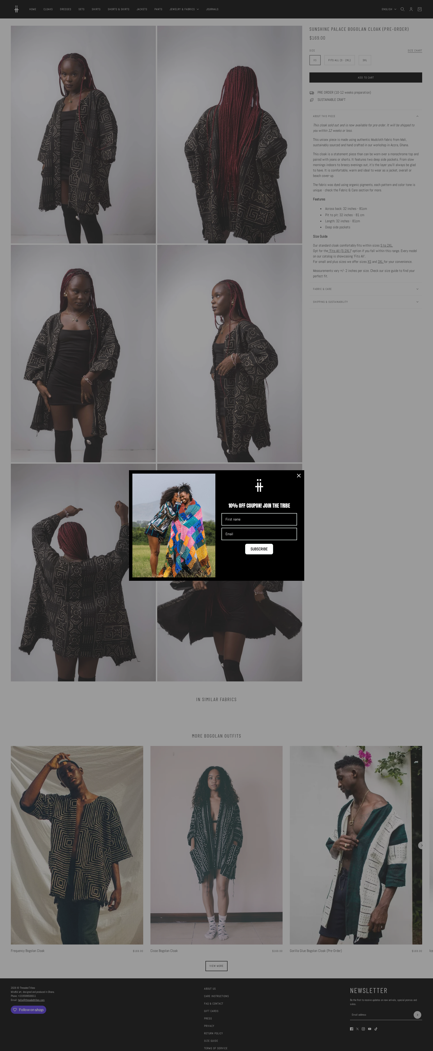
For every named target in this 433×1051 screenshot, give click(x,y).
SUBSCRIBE (259, 548)
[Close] (298, 475)
